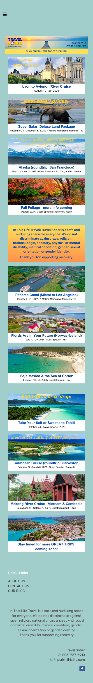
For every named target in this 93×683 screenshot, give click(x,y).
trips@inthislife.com (69, 660)
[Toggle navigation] (4, 15)
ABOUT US (16, 581)
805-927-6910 (73, 655)
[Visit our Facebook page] (82, 668)
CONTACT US (18, 586)
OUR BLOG (16, 591)
